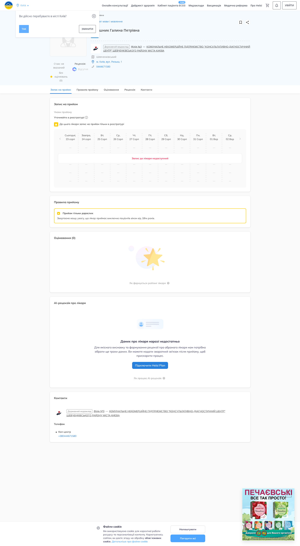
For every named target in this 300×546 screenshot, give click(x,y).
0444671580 (103, 66)
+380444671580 (67, 436)
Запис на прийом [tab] (61, 89)
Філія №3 (136, 46)
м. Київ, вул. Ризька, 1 (109, 61)
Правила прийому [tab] (87, 89)
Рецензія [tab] (129, 89)
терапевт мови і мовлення (107, 21)
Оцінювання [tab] (111, 89)
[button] (247, 22)
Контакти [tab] (146, 89)
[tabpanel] (150, 272)
